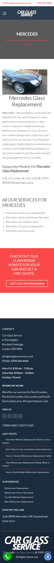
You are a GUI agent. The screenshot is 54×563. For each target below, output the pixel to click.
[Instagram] (10, 416)
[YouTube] (15, 416)
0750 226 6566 (44, 3)
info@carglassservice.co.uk (17, 356)
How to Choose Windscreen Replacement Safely (28, 456)
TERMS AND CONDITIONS (17, 425)
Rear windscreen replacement (19, 501)
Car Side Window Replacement (18, 497)
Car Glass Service (25, 552)
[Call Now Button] (7, 557)
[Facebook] (4, 416)
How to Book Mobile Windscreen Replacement (28, 472)
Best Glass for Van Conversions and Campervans (29, 449)
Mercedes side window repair (22, 221)
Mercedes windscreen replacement (25, 212)
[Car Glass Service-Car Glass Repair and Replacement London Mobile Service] (27, 13)
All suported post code (35, 401)
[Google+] (20, 416)
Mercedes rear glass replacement (24, 226)
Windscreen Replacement (16, 488)
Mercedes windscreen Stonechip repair (27, 217)
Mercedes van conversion (20, 230)
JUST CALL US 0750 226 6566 (27, 283)
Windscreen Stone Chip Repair (18, 492)
